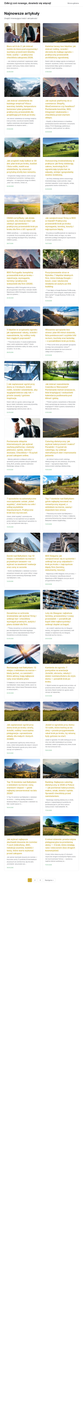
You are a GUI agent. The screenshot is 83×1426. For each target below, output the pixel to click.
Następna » (49, 880)
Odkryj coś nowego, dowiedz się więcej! (27, 3)
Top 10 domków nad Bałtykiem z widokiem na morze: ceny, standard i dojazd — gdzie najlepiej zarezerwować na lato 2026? (22, 788)
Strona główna (73, 3)
